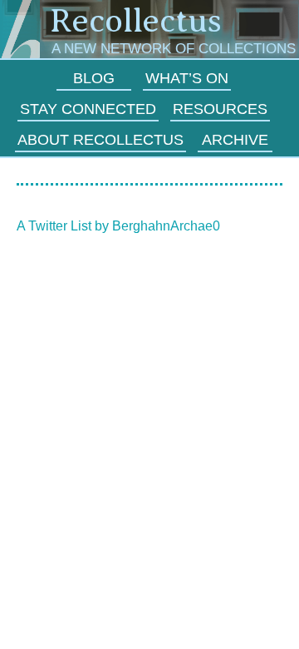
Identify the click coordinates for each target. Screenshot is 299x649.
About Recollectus (100, 139)
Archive (235, 139)
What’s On (186, 78)
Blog (94, 78)
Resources (220, 109)
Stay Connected (88, 109)
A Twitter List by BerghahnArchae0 (118, 226)
